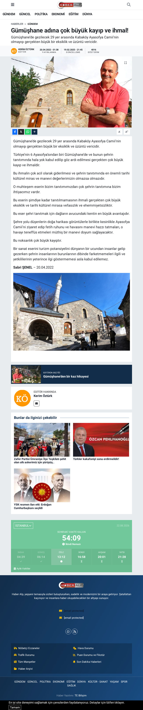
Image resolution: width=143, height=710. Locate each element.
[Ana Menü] (12, 4)
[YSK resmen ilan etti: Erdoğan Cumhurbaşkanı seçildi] (42, 485)
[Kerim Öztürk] (22, 398)
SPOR (124, 681)
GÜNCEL (25, 14)
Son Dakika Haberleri (89, 661)
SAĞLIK (71, 685)
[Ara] (128, 5)
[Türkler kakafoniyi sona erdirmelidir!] (101, 439)
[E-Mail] (36, 403)
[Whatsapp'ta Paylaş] (28, 132)
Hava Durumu (85, 648)
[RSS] (75, 631)
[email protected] (74, 610)
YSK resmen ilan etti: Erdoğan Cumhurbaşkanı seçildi (32, 506)
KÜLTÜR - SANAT (98, 681)
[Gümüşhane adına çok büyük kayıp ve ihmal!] (71, 91)
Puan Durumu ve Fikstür (91, 655)
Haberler (17, 24)
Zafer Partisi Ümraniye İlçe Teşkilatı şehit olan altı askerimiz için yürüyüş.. (40, 460)
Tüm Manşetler (26, 661)
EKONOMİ (58, 14)
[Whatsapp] (68, 631)
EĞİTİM (73, 14)
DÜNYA (87, 14)
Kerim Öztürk (43, 396)
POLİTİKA (41, 14)
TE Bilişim (80, 695)
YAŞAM (114, 681)
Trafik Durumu (26, 655)
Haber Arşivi (25, 668)
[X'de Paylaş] (21, 132)
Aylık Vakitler (23, 568)
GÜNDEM (9, 14)
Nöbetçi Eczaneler (29, 648)
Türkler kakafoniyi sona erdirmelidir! (96, 459)
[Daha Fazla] (34, 132)
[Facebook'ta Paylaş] (14, 132)
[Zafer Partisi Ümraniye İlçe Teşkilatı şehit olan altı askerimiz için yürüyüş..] (42, 439)
